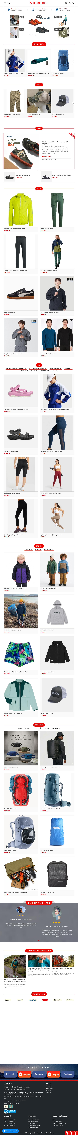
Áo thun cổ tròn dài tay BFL (48, 354)
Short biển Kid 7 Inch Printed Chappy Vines (16, 672)
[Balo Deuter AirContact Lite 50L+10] (57, 790)
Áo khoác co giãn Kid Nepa (48, 672)
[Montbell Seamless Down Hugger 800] (39, 60)
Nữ (39, 365)
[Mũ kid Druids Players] (62, 101)
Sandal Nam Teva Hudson (23, 175)
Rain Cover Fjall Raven (47, 850)
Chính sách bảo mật (33, 1119)
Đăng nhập (49, 1088)
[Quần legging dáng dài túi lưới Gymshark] (57, 432)
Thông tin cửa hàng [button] (59, 1116)
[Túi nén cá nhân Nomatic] (57, 874)
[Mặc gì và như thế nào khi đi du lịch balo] (63, 961)
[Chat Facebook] (71, 1133)
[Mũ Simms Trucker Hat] (39, 101)
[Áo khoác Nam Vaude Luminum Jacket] (21, 210)
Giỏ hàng (48, 1092)
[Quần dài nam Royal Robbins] (15, 101)
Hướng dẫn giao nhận (10, 1121)
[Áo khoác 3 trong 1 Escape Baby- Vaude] (21, 569)
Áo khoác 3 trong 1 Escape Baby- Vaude (15, 588)
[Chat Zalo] (75, 1133)
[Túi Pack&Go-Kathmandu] (21, 748)
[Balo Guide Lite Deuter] (21, 790)
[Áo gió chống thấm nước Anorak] (21, 335)
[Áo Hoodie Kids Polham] (57, 611)
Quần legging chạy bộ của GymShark (51, 535)
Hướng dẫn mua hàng (10, 1123)
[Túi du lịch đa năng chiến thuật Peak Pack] (21, 874)
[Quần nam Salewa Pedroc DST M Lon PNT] (21, 252)
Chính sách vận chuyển (34, 1125)
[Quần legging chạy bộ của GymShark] (57, 516)
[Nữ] (15, 32)
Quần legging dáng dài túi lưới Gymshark (52, 451)
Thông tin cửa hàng (57, 1125)
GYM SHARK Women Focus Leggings (51, 493)
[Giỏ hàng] (72, 3)
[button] (73, 62)
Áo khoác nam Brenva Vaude (49, 270)
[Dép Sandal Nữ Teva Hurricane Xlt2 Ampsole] (21, 151)
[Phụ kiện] (63, 32)
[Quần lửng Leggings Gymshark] (21, 474)
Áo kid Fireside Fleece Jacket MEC (13, 713)
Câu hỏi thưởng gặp (9, 1125)
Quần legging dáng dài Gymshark (13, 535)
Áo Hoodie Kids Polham (47, 630)
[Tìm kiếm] (66, 3)
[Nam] (15, 20)
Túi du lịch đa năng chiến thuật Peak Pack (15, 892)
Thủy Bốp (49, 926)
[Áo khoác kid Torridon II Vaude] (21, 611)
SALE (39, 85)
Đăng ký (48, 1090)
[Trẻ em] (63, 20)
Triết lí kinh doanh (57, 1121)
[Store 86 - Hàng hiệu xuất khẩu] (38, 3)
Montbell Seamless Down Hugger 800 (38, 73)
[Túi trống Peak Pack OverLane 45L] (57, 748)
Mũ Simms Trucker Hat (34, 114)
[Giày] (39, 26)
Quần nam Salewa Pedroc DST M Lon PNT (15, 270)
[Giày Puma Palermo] (21, 293)
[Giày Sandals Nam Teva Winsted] (46, 176)
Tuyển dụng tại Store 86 (59, 1123)
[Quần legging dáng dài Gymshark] (21, 516)
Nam (39, 189)
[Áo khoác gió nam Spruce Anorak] (57, 293)
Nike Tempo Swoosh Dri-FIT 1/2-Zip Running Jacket (13, 73)
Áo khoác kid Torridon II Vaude (12, 630)
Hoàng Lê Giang (15, 919)
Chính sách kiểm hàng (34, 1127)
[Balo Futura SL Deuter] (21, 832)
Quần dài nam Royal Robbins (12, 114)
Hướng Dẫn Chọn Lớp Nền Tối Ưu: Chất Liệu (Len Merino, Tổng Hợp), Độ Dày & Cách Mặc (39, 969)
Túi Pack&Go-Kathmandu (11, 767)
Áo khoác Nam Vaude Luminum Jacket (14, 228)
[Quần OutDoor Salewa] (57, 210)
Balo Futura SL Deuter (10, 850)
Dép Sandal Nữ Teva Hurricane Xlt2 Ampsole (55, 143)
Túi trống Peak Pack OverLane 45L (50, 767)
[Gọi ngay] (67, 1133)
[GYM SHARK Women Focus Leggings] (57, 474)
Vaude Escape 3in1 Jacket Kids (49, 588)
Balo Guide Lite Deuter (10, 809)
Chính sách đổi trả (33, 1123)
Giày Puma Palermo (9, 312)
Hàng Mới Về (39, 44)
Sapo (51, 1133)
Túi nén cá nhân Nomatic (47, 892)
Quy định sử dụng (33, 1121)
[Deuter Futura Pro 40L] (62, 60)
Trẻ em (39, 546)
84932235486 (15, 1103)
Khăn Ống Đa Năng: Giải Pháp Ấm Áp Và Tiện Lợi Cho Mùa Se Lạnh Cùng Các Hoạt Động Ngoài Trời (15, 981)
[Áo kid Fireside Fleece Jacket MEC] (21, 695)
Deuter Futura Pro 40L (58, 73)
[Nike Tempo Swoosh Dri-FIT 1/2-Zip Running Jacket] (15, 60)
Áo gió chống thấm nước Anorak (13, 354)
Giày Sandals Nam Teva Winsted (61, 175)
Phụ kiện (39, 725)
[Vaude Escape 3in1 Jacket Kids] (57, 569)
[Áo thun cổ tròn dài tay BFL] (57, 335)
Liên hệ (54, 1119)
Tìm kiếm (48, 1086)
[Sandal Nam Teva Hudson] (9, 176)
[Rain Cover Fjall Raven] (57, 832)
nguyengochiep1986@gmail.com (16, 1101)
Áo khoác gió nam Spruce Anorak (50, 312)
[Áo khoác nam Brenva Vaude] (57, 252)
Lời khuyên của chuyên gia (39, 951)
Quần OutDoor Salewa (47, 228)
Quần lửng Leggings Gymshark (12, 493)
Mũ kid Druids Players (58, 114)
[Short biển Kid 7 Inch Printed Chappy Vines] (21, 653)
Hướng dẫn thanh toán (10, 1119)
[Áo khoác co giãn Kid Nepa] (57, 653)
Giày (39, 128)
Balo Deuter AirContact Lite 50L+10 (50, 809)
